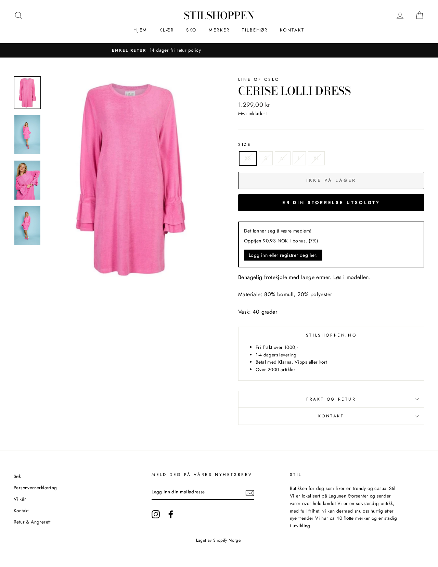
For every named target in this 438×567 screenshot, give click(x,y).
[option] (221, 50)
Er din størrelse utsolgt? (331, 202)
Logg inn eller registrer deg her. (283, 255)
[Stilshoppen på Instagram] (156, 514)
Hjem (140, 30)
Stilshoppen (219, 15)
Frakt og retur (331, 399)
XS (248, 158)
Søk (17, 476)
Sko (191, 30)
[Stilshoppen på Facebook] (171, 514)
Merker (219, 30)
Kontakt (292, 30)
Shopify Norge (226, 540)
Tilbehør (255, 30)
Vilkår (20, 498)
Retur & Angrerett (32, 521)
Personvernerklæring (35, 487)
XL (316, 158)
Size (244, 144)
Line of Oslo (258, 79)
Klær (166, 30)
